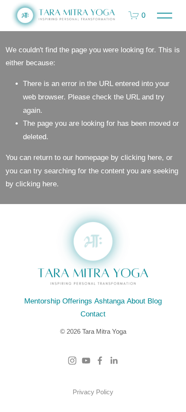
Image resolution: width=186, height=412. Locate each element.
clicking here (141, 157)
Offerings (77, 301)
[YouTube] (86, 360)
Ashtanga (109, 301)
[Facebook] (100, 360)
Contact (93, 314)
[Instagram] (72, 360)
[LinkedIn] (113, 360)
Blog (155, 301)
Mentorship (42, 301)
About (136, 301)
